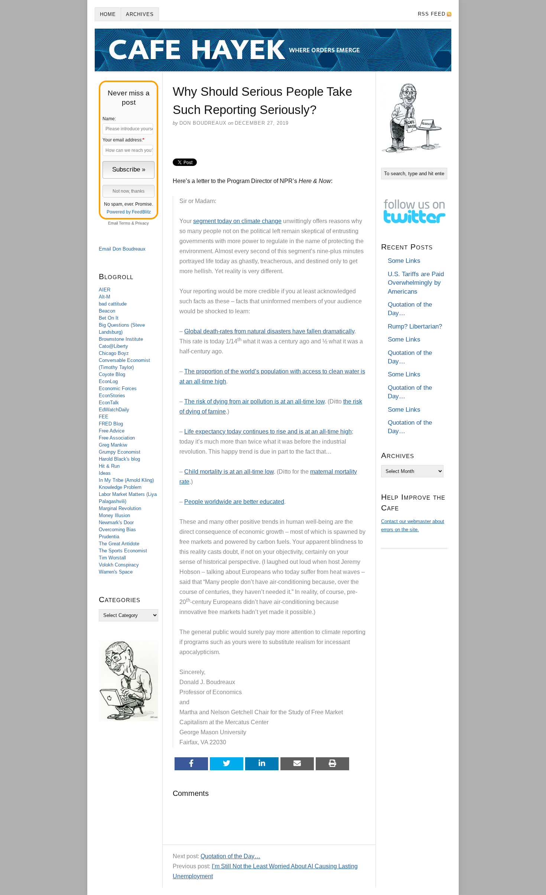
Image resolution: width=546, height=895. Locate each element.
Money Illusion (114, 515)
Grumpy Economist (119, 452)
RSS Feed (431, 14)
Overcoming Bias (117, 529)
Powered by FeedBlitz (129, 212)
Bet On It (108, 318)
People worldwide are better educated (234, 502)
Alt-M (104, 297)
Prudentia (109, 536)
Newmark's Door (116, 522)
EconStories (112, 395)
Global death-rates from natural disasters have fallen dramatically (269, 331)
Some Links (404, 260)
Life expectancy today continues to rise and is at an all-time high (268, 431)
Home (108, 14)
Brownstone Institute (121, 339)
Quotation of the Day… (230, 856)
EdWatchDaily (114, 409)
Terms (124, 223)
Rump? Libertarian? (415, 326)
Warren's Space (116, 572)
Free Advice (111, 431)
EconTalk (109, 402)
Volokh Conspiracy (119, 565)
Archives (140, 14)
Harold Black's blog (119, 459)
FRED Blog (111, 424)
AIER (104, 290)
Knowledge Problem (120, 487)
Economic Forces (118, 388)
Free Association (117, 438)
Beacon (107, 311)
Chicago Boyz (114, 353)
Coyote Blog (112, 374)
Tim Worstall (112, 558)
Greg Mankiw (113, 445)
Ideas (105, 473)
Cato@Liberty (113, 346)
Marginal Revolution (120, 508)
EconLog (108, 381)
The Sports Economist (123, 550)
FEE (103, 416)
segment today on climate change (237, 221)
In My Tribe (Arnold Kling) (126, 480)
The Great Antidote (119, 543)
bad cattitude (113, 304)
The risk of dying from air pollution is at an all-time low (254, 401)
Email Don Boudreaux (122, 249)
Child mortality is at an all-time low (229, 471)
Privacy (142, 223)
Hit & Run (109, 466)
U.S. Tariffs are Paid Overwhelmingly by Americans (416, 283)
